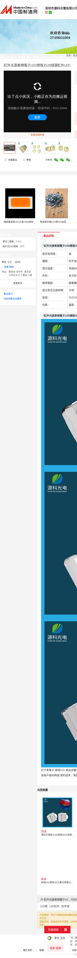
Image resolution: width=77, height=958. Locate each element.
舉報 (28, 159)
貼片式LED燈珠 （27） (14, 246)
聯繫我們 (43, 950)
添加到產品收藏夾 (13, 298)
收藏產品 (12, 159)
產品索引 (8, 293)
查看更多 (17, 283)
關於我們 (27, 950)
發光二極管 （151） (13, 241)
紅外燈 (65, 906)
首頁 (68, 55)
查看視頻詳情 (37, 134)
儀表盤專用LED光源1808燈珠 (18, 221)
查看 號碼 (9, 267)
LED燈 (43, 906)
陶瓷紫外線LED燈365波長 (53, 221)
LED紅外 (54, 906)
